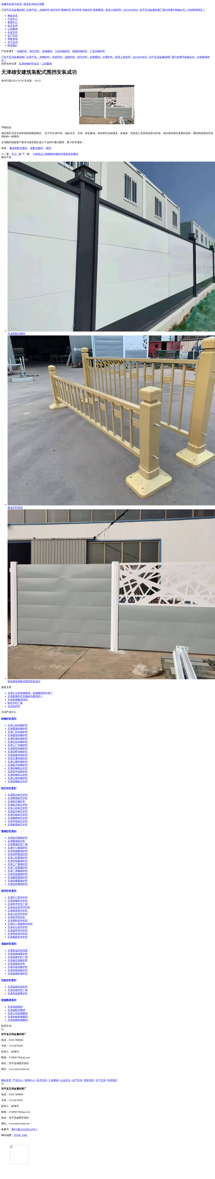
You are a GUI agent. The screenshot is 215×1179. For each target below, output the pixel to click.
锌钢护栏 (22, 51)
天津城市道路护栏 (18, 960)
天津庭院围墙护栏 (18, 877)
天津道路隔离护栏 (18, 953)
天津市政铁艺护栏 (18, 814)
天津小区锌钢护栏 (18, 725)
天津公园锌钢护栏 (18, 761)
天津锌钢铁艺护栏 (18, 781)
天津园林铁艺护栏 (18, 818)
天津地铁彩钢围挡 (18, 1016)
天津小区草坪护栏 (18, 914)
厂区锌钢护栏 (97, 51)
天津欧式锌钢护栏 (18, 765)
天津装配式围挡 (16, 1010)
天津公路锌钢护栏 (18, 778)
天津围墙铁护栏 (16, 841)
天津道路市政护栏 (18, 986)
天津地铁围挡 (15, 1006)
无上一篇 (16, 154)
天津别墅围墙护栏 (18, 854)
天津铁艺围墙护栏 (18, 837)
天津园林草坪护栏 (18, 937)
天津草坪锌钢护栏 (18, 771)
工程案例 (13, 29)
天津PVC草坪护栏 (18, 897)
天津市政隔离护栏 (18, 993)
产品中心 (13, 19)
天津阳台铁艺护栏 (18, 795)
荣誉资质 (13, 38)
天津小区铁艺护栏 (18, 808)
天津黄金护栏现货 (18, 950)
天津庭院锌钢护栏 (18, 735)
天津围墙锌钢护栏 (18, 728)
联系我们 (13, 45)
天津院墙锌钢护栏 (18, 738)
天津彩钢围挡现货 (18, 699)
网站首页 (13, 15)
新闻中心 (13, 22)
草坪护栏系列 (8, 890)
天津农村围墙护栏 (18, 884)
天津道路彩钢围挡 (18, 1020)
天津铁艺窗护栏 (16, 801)
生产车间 (13, 35)
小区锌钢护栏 (62, 51)
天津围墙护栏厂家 (18, 844)
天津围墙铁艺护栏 (18, 798)
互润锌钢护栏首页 (29, 63)
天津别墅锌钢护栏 (18, 751)
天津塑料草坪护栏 (18, 920)
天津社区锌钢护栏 (18, 741)
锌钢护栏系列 (8, 718)
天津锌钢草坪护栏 (18, 900)
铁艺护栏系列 (8, 788)
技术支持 (13, 25)
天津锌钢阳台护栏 (18, 768)
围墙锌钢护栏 (80, 51)
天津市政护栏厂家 (18, 990)
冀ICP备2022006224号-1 (24, 1129)
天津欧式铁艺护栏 (18, 804)
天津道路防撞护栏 (18, 973)
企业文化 (13, 32)
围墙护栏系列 (8, 831)
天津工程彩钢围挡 (18, 1013)
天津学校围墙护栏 (18, 861)
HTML (17, 1135)
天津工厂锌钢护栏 (18, 745)
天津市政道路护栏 (18, 967)
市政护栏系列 (8, 980)
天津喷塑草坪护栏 (18, 910)
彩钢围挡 (47, 51)
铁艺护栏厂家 (15, 703)
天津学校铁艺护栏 (18, 821)
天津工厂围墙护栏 (18, 864)
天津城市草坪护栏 (18, 930)
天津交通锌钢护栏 (18, 758)
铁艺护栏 (35, 51)
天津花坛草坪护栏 (18, 927)
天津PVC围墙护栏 (18, 847)
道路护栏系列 (8, 943)
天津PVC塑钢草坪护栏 (20, 924)
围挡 (48, 148)
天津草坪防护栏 (16, 917)
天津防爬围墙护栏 (18, 880)
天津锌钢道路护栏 (18, 970)
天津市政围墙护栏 (18, 874)
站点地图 (39, 4)
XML (24, 1135)
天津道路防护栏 (16, 963)
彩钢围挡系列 (8, 1000)
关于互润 (13, 42)
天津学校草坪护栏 (18, 933)
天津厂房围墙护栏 (18, 870)
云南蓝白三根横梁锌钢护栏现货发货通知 (55, 154)
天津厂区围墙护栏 (18, 867)
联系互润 (29, 4)
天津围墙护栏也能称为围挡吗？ (25, 696)
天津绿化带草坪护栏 (19, 907)
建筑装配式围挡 (18, 148)
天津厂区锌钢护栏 (18, 732)
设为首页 (17, 4)
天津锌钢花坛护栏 (18, 775)
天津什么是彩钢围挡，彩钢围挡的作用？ (30, 693)
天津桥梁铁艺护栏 (18, 824)
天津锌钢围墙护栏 (18, 851)
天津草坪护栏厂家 (18, 904)
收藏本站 (6, 4)
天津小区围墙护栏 (18, 857)
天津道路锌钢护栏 (18, 755)
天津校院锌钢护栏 (18, 748)
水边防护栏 (14, 706)
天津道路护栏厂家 (18, 957)
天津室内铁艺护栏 (18, 811)
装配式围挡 (36, 148)
